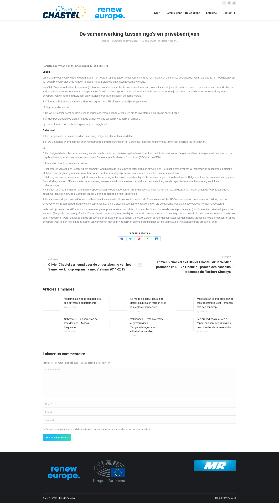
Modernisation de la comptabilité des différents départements (82, 301)
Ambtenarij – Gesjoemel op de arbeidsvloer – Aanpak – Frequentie (81, 323)
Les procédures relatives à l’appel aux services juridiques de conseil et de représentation (214, 323)
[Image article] (51, 304)
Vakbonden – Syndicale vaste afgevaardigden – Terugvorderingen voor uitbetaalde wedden (147, 325)
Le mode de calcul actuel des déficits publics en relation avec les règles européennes (148, 303)
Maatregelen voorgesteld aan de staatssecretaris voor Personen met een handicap (215, 303)
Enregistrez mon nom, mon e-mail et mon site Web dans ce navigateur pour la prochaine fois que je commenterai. (98, 429)
